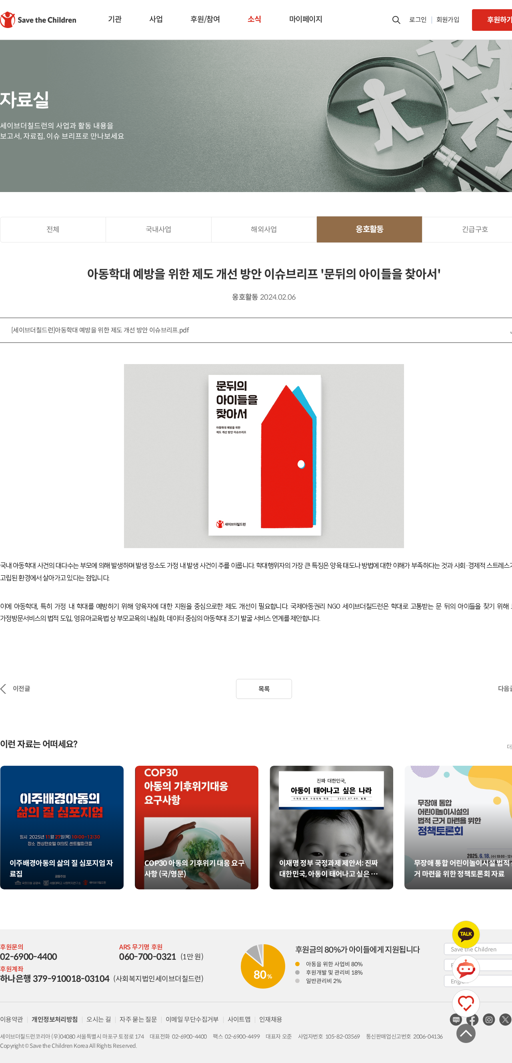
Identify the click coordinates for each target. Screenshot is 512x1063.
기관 (114, 19)
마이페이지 (305, 19)
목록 (264, 689)
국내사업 (159, 229)
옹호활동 (369, 229)
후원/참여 (205, 19)
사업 (155, 19)
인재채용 (270, 1019)
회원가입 (447, 20)
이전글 (21, 689)
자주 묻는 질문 (138, 1019)
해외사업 (264, 229)
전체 (53, 229)
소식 (254, 19)
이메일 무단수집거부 (192, 1019)
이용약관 (11, 1019)
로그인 (417, 20)
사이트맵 (239, 1019)
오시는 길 (98, 1019)
